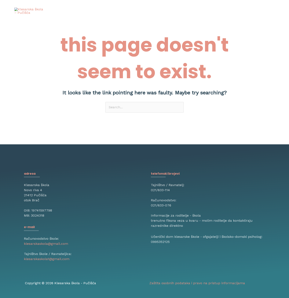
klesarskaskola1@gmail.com (46, 259)
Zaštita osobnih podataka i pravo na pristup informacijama (197, 283)
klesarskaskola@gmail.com (46, 244)
